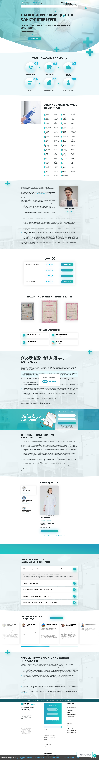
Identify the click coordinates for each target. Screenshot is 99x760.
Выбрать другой (52, 381)
